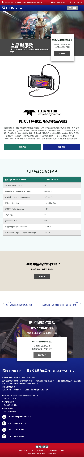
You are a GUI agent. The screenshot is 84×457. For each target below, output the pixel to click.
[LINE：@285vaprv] (4, 436)
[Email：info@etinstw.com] (4, 417)
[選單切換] (56, 8)
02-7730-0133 (42, 328)
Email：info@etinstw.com (19, 416)
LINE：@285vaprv (16, 436)
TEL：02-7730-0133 (17, 423)
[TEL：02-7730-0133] (4, 423)
